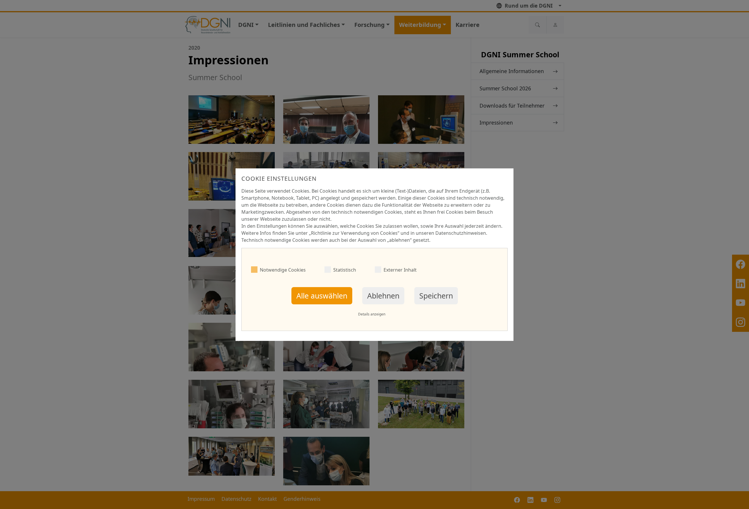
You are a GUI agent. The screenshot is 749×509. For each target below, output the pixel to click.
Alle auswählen (321, 296)
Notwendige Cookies (283, 270)
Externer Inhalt (400, 270)
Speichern (436, 296)
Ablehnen (383, 296)
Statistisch (344, 270)
